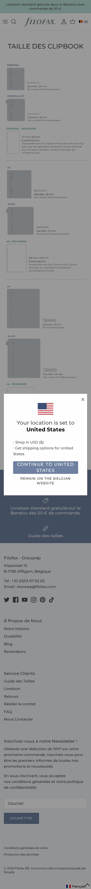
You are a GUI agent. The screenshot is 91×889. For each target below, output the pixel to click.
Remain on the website (45, 480)
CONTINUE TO (45, 467)
